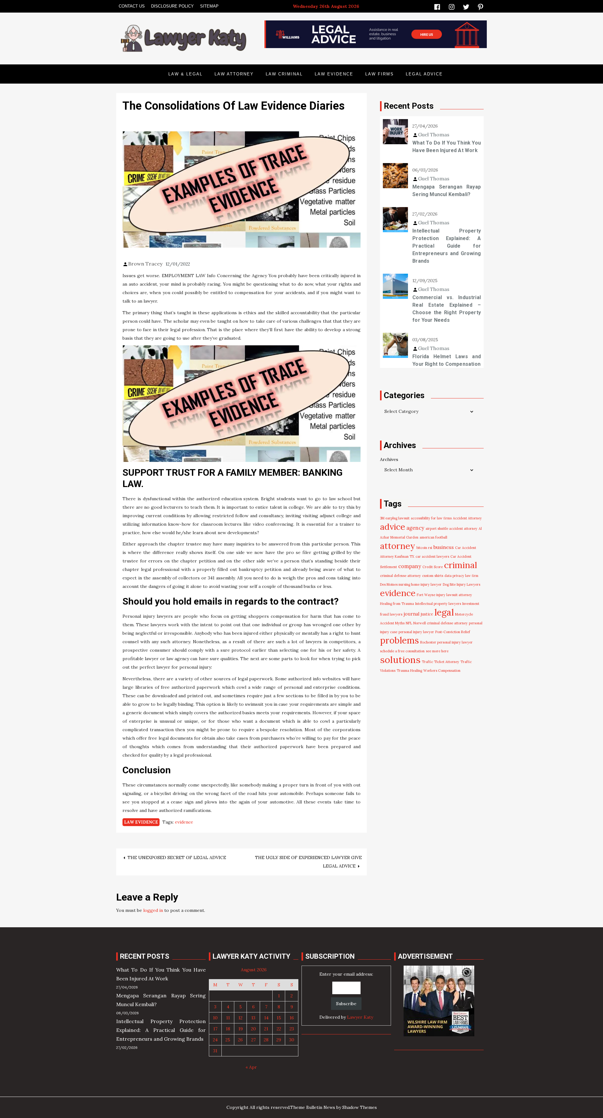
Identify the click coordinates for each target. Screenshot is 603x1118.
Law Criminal (284, 74)
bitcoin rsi (424, 547)
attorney (397, 545)
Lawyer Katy (360, 1017)
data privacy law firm (461, 575)
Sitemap (209, 6)
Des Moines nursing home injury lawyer (411, 584)
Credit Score (432, 567)
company (409, 566)
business (443, 547)
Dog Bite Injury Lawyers (461, 584)
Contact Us (132, 6)
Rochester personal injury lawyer (446, 642)
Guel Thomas (433, 134)
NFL (409, 623)
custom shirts (432, 575)
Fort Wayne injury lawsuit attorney (444, 595)
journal (412, 614)
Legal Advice (424, 74)
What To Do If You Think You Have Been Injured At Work (446, 146)
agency (415, 527)
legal (444, 612)
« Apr (251, 1067)
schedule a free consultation (402, 651)
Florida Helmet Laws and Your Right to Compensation (446, 360)
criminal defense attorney (400, 575)
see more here (437, 651)
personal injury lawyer (416, 632)
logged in (153, 910)
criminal (460, 565)
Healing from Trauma (397, 603)
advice (392, 526)
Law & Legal (185, 74)
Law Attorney (234, 74)
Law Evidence (334, 74)
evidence (184, 822)
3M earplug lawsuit (395, 518)
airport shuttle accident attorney (451, 528)
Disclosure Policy (172, 6)
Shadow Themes (359, 1107)
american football (433, 537)
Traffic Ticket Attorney (440, 662)
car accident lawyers (432, 556)
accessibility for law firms (431, 518)
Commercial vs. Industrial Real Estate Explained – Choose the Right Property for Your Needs (446, 308)
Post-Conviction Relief (452, 632)
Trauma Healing (409, 670)
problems (399, 640)
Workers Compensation (441, 670)
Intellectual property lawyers (438, 603)
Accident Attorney (467, 518)
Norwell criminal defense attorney (440, 623)
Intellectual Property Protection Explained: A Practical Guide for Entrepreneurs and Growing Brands (446, 246)
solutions (400, 660)
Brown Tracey (145, 263)
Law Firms (379, 74)
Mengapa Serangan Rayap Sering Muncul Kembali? (446, 190)
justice (427, 614)
